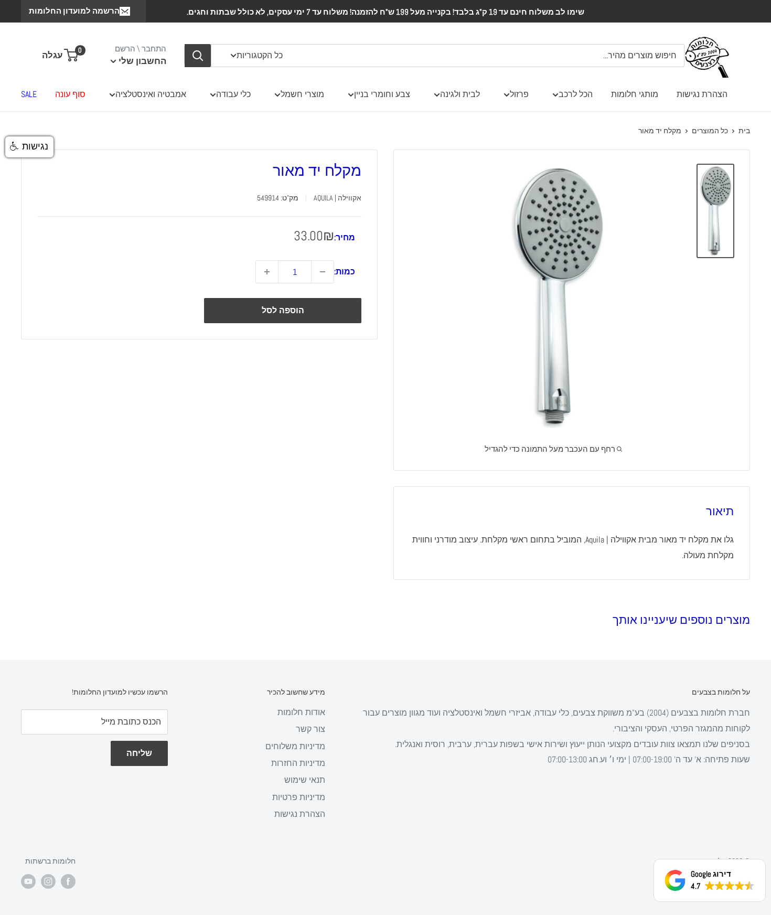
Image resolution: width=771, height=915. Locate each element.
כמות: (344, 271)
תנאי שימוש (304, 779)
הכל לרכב (576, 94)
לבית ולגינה (460, 94)
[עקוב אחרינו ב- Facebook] (68, 881)
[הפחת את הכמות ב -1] (323, 272)
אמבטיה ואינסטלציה (150, 94)
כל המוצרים (710, 130)
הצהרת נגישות (702, 94)
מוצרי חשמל (302, 94)
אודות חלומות (301, 712)
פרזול (519, 94)
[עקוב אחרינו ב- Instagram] (48, 881)
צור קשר (310, 729)
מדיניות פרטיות (298, 797)
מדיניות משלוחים (295, 746)
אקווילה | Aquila (337, 198)
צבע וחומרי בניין (382, 94)
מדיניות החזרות (298, 763)
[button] (29, 146)
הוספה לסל (283, 310)
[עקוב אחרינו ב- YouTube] (28, 881)
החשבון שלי (141, 61)
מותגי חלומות (634, 94)
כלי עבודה (233, 94)
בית (744, 130)
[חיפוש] (198, 55)
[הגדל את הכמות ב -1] (267, 272)
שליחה (139, 753)
